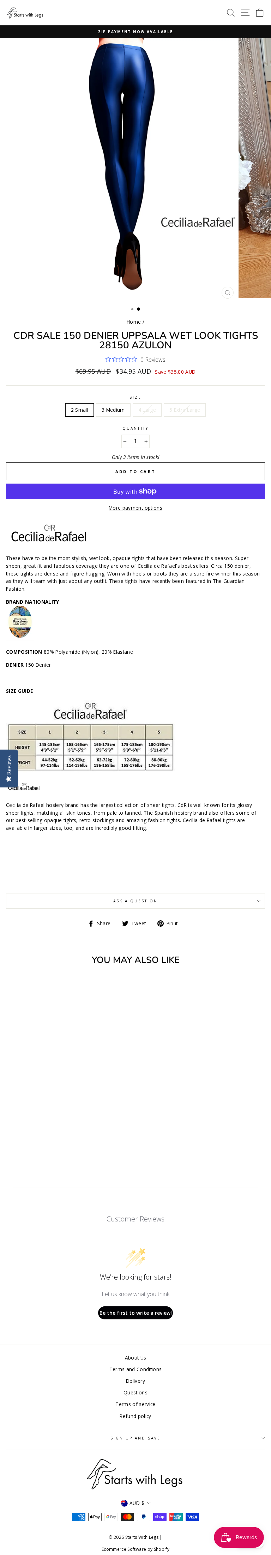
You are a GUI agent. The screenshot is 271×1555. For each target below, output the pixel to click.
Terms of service (135, 1404)
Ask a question (135, 900)
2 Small (79, 409)
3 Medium (113, 409)
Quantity (135, 428)
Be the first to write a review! (136, 1313)
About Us (135, 1357)
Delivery (135, 1380)
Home (134, 321)
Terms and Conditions (135, 1369)
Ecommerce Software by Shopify (135, 1549)
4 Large (147, 409)
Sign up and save (135, 1438)
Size (135, 397)
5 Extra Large (184, 409)
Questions (135, 1392)
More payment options (135, 507)
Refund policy (135, 1416)
